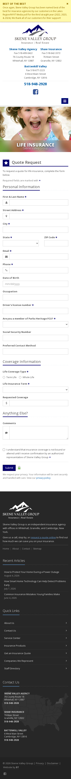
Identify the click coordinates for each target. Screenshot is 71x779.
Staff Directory (12, 668)
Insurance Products (15, 645)
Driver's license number (18, 305)
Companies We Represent (18, 660)
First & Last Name (15, 196)
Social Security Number (17, 332)
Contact (26, 548)
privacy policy (43, 477)
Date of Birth (11, 277)
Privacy (40, 763)
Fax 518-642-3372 (51, 54)
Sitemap (37, 548)
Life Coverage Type (16, 371)
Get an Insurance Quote (17, 653)
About (15, 548)
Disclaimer (52, 763)
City (6, 223)
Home (6, 548)
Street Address (13, 210)
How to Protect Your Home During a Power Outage (31, 573)
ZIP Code (50, 237)
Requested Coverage (15, 397)
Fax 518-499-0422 (23, 54)
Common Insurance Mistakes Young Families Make (32, 596)
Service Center (12, 638)
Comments (9, 423)
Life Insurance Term (16, 383)
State (7, 237)
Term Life (11, 377)
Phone (8, 264)
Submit (9, 467)
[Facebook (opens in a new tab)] (35, 92)
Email (7, 250)
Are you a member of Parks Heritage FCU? (29, 318)
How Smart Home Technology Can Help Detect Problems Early (35, 585)
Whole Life (28, 377)
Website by (11, 767)
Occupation (10, 291)
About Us (9, 623)
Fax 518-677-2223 (35, 71)
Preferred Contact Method (19, 345)
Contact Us (10, 630)
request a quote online (43, 537)
